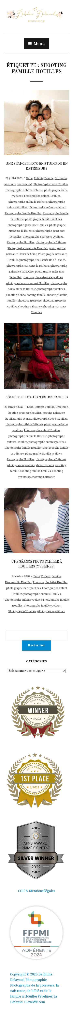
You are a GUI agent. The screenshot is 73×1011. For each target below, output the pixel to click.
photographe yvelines (51, 289)
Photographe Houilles (20, 242)
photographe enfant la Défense (27, 201)
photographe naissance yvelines (43, 277)
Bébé (29, 178)
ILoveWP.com (34, 1002)
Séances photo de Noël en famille (36, 397)
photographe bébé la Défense (24, 190)
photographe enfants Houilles (42, 594)
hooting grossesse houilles (24, 412)
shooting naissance (30, 306)
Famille (49, 178)
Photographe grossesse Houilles (28, 225)
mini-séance (23, 418)
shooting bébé (15, 295)
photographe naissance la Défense (27, 265)
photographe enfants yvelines (47, 207)
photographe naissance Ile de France (42, 260)
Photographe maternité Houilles (28, 248)
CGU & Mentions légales (36, 891)
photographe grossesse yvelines (43, 236)
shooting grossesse (30, 300)
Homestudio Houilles (18, 582)
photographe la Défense (50, 242)
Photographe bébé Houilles (50, 184)
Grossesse (61, 178)
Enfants (38, 178)
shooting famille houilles (35, 471)
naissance (10, 184)
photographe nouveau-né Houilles (27, 283)
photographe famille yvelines (43, 219)
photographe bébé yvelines (23, 588)
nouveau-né (24, 184)
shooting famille (35, 295)
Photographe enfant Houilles (42, 196)
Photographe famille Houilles (23, 213)
